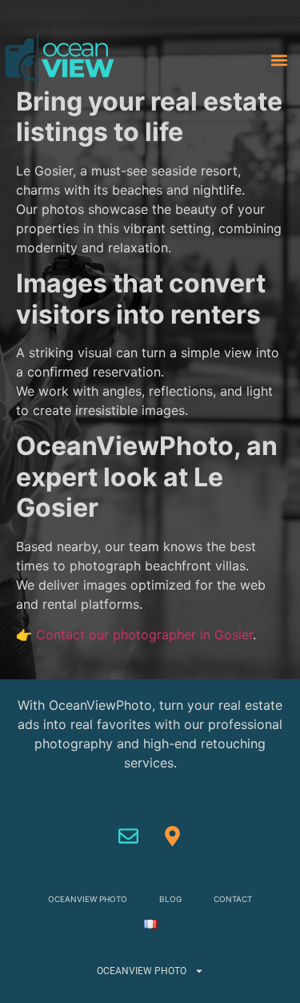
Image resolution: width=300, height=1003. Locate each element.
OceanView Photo (87, 899)
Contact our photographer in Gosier (144, 634)
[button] (279, 60)
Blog (170, 899)
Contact (233, 899)
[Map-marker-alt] (172, 836)
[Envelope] (128, 836)
